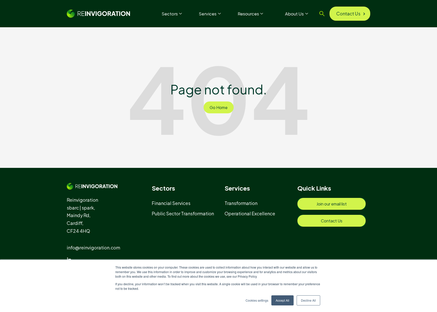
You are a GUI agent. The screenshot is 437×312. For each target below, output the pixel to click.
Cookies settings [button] (257, 300)
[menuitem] (173, 203)
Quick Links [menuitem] (314, 188)
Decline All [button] (308, 300)
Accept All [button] (282, 300)
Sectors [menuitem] (163, 188)
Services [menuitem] (237, 188)
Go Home (219, 107)
